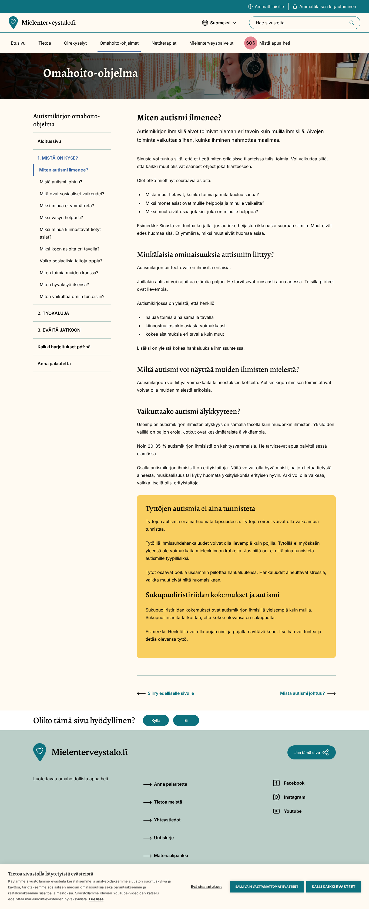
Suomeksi (216, 25)
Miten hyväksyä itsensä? (64, 284)
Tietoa (44, 43)
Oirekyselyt (75, 43)
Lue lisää (96, 899)
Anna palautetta (54, 363)
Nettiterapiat (164, 43)
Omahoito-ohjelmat (119, 43)
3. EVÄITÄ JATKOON (59, 330)
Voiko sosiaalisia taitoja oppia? (71, 260)
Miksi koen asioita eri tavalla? (69, 249)
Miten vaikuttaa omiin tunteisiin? (72, 296)
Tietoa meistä (168, 802)
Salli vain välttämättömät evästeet (266, 886)
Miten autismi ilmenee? (63, 170)
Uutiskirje (164, 837)
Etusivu (18, 43)
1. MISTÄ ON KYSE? (58, 158)
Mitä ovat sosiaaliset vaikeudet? (72, 193)
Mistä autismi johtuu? (61, 181)
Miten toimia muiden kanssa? (69, 272)
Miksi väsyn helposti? (61, 217)
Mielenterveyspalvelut (211, 43)
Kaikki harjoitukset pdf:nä (64, 346)
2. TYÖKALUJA (53, 313)
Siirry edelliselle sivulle (171, 693)
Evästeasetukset (206, 886)
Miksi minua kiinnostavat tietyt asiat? (70, 233)
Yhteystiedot (167, 819)
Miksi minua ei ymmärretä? (67, 205)
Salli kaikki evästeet (333, 886)
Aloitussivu (49, 141)
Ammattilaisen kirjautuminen (327, 6)
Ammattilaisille (269, 6)
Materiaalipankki (171, 855)
